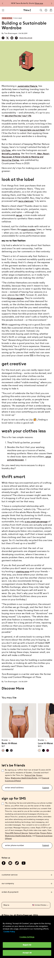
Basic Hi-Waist (9, 743)
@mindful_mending (11, 154)
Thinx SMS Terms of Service (16, 833)
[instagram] (10, 863)
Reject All (27, 945)
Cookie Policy (9, 932)
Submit (45, 788)
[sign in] (46, 10)
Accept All (27, 953)
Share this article (25, 38)
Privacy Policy (46, 833)
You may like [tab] (9, 697)
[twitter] (7, 38)
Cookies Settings (27, 937)
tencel (19, 215)
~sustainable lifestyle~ (27, 86)
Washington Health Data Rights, (24, 778)
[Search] (41, 10)
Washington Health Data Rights (18, 836)
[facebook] (3, 38)
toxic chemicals (25, 201)
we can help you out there (32, 130)
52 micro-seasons (15, 298)
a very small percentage (36, 522)
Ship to (6, 905)
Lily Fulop (6, 150)
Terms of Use (30, 775)
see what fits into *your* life (18, 116)
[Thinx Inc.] (27, 10)
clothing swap (22, 572)
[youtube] (23, 863)
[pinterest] (16, 38)
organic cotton (28, 230)
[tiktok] (17, 863)
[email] (12, 38)
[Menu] (3, 10)
